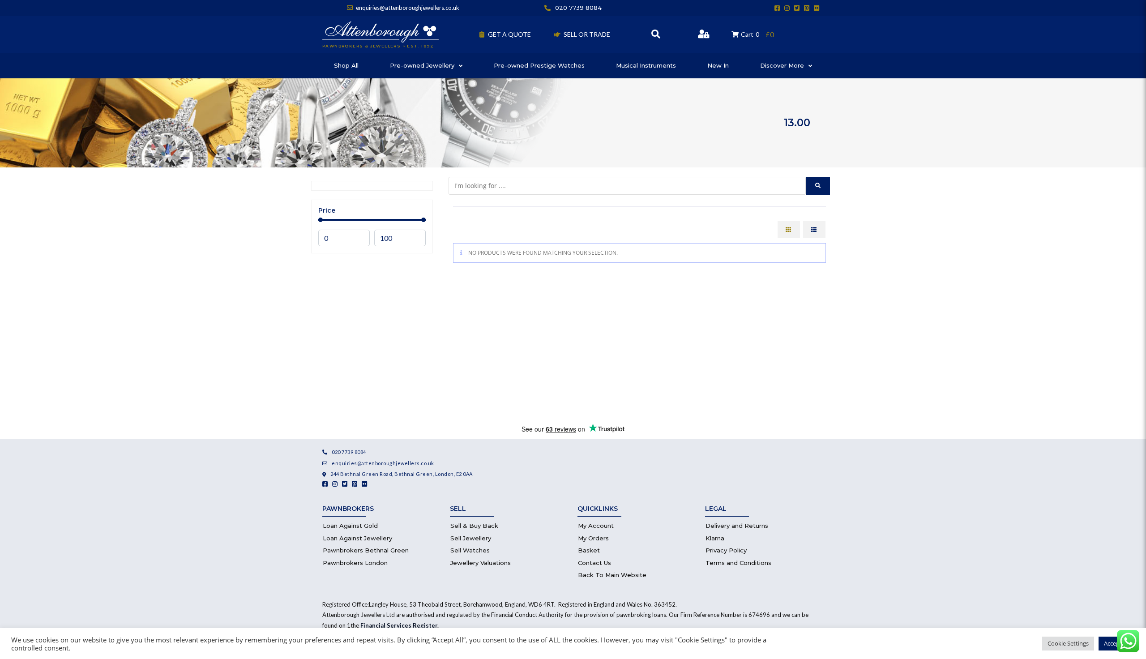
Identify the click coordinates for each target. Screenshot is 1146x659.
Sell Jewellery (470, 538)
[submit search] (818, 185)
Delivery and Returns (737, 525)
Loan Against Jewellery (357, 538)
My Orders (593, 538)
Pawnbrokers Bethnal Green (366, 550)
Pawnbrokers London (355, 562)
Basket (589, 550)
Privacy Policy (726, 550)
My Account (596, 525)
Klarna (715, 538)
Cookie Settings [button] (1068, 643)
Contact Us (594, 562)
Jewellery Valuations (480, 562)
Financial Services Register (398, 625)
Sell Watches (470, 550)
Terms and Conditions (738, 562)
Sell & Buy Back (474, 525)
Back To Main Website (612, 574)
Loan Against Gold (350, 525)
